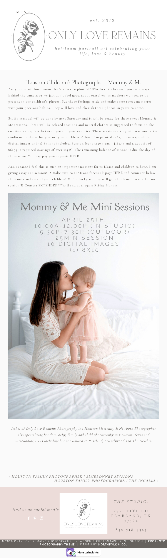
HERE (74, 156)
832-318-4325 (131, 529)
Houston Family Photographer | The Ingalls (104, 480)
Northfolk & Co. (112, 544)
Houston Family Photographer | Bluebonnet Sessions (72, 476)
